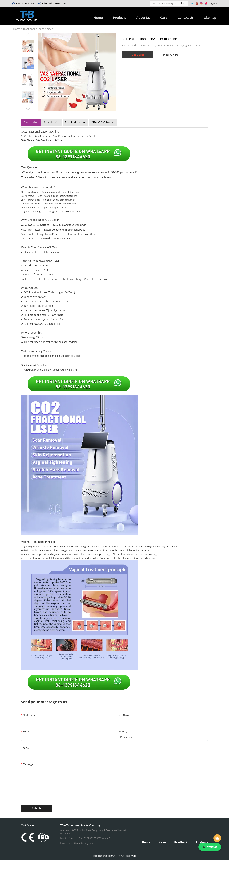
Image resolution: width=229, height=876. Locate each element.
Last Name (124, 715)
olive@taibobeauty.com (54, 3)
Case (163, 17)
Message (27, 764)
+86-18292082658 (25, 3)
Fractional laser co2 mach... (39, 29)
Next (28, 108)
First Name (28, 715)
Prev (28, 34)
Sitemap (210, 17)
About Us (143, 17)
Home (98, 17)
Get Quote (137, 55)
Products (119, 17)
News (162, 842)
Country (122, 731)
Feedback (181, 842)
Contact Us (186, 17)
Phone (25, 748)
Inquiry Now (170, 55)
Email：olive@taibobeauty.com (77, 843)
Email (25, 731)
